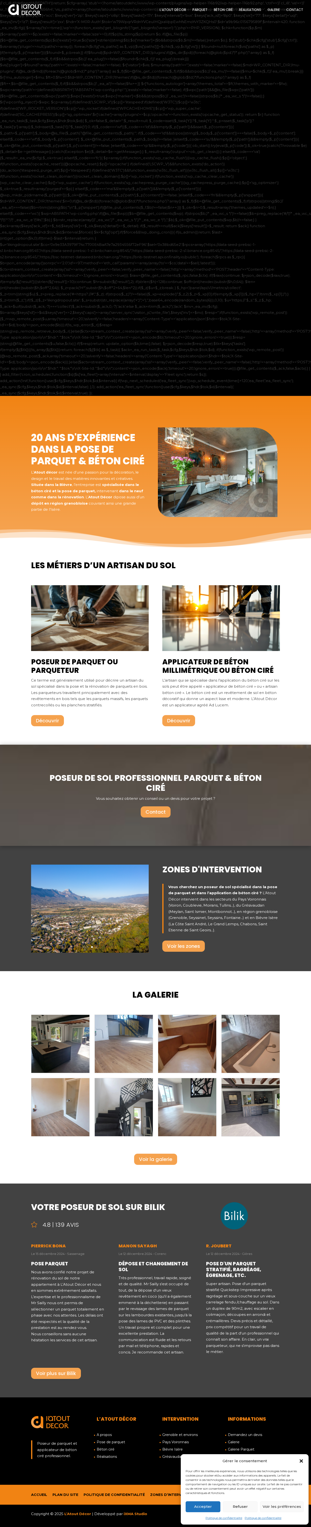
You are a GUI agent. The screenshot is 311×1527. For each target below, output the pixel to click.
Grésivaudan (172, 1457)
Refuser (240, 1506)
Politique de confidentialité (224, 1518)
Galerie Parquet (241, 1450)
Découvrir (47, 720)
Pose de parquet (111, 1442)
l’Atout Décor (173, 10)
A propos (104, 1435)
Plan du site (65, 1495)
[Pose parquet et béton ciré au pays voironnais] (90, 951)
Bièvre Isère (172, 1450)
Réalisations (250, 10)
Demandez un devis (245, 1435)
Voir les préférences (282, 1506)
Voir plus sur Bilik (56, 1373)
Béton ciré (223, 10)
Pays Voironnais (175, 1442)
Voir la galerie (155, 1159)
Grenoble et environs (180, 1435)
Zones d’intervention (173, 1495)
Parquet (199, 10)
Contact (294, 10)
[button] (301, 1461)
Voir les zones (183, 946)
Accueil (39, 1495)
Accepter (203, 1506)
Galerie (274, 10)
